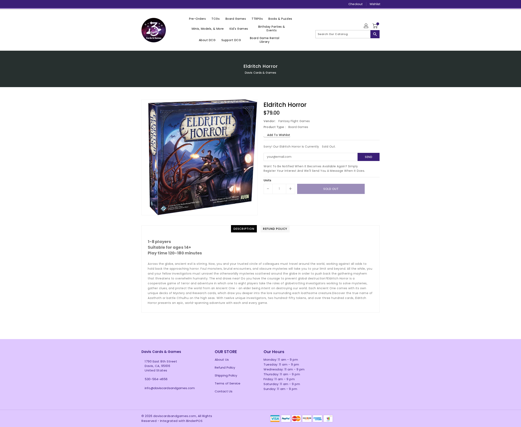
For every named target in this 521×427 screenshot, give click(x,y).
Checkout (355, 4)
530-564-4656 (156, 379)
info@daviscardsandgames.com (170, 388)
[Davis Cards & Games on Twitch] (175, 4)
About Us (222, 359)
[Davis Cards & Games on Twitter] (143, 4)
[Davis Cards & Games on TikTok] (182, 4)
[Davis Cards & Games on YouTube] (159, 4)
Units (267, 180)
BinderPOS (194, 421)
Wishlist (375, 4)
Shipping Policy (226, 375)
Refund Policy (225, 367)
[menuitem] (197, 18)
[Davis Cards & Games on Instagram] (151, 4)
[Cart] (375, 26)
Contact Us (223, 391)
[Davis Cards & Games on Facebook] (136, 4)
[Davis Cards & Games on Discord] (167, 4)
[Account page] (366, 26)
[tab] (244, 228)
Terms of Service (228, 383)
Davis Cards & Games (260, 73)
